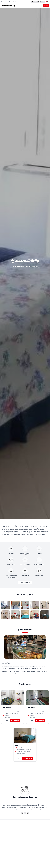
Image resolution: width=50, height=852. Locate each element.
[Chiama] (32, 2)
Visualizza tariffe (15, 720)
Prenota (46, 5)
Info (7, 720)
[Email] (38, 2)
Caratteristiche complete (25, 582)
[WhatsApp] (35, 2)
